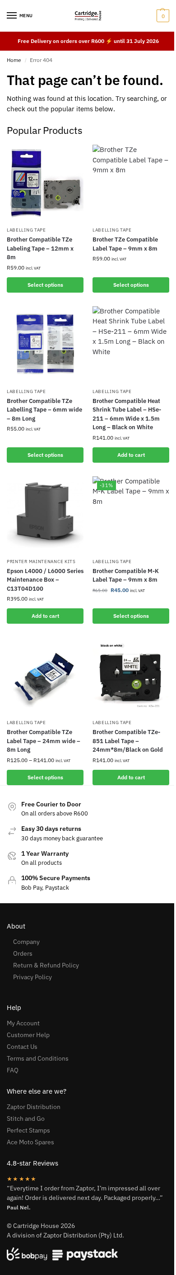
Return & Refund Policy (46, 965)
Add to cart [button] (131, 454)
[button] (161, 15)
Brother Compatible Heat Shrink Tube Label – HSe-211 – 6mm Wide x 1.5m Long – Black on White (127, 414)
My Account (23, 1023)
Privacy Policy (32, 977)
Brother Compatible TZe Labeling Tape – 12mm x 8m (40, 248)
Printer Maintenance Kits (41, 561)
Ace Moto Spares (30, 1142)
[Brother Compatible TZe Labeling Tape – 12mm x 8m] (45, 183)
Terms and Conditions (38, 1058)
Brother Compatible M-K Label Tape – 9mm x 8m (126, 575)
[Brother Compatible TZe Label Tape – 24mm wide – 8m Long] (45, 675)
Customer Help (28, 1035)
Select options (45, 284)
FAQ (13, 1070)
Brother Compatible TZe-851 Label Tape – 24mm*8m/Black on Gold (128, 741)
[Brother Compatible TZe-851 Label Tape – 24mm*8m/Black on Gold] (131, 675)
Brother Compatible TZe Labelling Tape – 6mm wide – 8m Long (44, 409)
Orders (22, 953)
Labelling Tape (26, 230)
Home (14, 60)
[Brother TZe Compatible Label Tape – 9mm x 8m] (131, 183)
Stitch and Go (26, 1118)
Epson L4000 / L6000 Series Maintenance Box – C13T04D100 (45, 579)
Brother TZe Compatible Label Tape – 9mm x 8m (125, 244)
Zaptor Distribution (33, 1107)
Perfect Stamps (28, 1130)
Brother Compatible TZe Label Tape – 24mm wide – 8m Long (43, 741)
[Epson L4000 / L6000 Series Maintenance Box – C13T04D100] (45, 514)
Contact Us (22, 1047)
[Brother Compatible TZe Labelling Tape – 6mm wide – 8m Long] (45, 344)
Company (26, 942)
